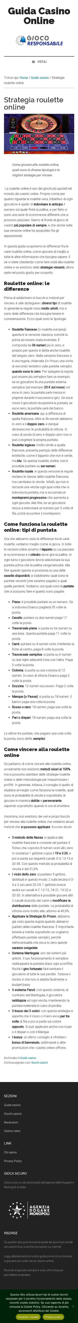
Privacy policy (53, 1317)
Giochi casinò (39, 1062)
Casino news (12, 1131)
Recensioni (11, 1122)
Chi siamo (10, 1152)
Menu (42, 62)
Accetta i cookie (28, 1317)
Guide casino (28, 1058)
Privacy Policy (13, 1161)
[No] (73, 1306)
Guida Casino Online (39, 15)
